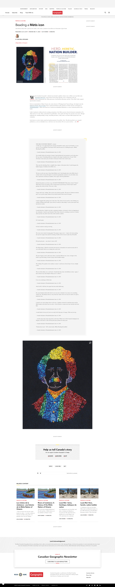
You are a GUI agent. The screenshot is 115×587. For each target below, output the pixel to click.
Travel (86, 8)
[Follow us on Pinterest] (94, 585)
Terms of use (35, 585)
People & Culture (61, 8)
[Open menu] (109, 13)
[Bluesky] (40, 473)
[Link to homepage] (57, 12)
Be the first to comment (72, 473)
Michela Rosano (22, 39)
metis (50, 466)
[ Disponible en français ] (21, 43)
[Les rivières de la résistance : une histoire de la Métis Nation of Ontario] (26, 505)
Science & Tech (78, 8)
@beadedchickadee (34, 107)
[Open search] (105, 13)
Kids (46, 8)
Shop (21, 12)
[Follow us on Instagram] (92, 585)
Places (70, 8)
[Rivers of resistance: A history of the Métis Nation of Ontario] (47, 505)
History (41, 8)
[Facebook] (38, 473)
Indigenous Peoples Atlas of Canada (38, 105)
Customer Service (90, 573)
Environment (24, 8)
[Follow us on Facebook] (86, 585)
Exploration (33, 8)
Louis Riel (58, 466)
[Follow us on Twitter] (89, 585)
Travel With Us (29, 12)
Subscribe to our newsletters (57, 561)
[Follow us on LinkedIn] (100, 585)
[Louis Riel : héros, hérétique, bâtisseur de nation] (68, 505)
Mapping (52, 8)
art (65, 466)
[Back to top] (3, 584)
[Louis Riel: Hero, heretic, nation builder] (89, 505)
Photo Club (88, 575)
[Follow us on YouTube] (97, 585)
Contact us (55, 585)
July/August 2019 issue (40, 97)
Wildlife (92, 8)
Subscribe (14, 12)
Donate (7, 12)
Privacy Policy (45, 585)
